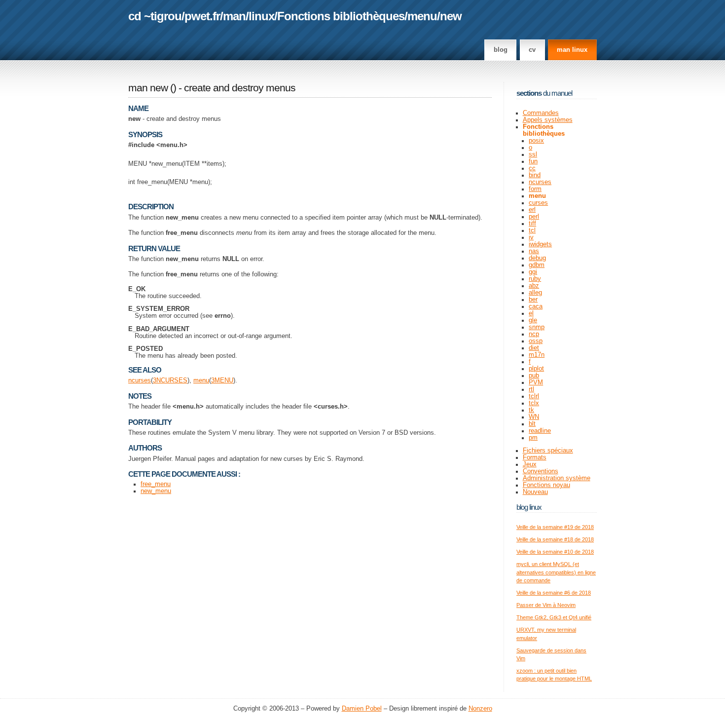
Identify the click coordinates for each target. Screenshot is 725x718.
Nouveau (535, 492)
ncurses (139, 380)
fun (533, 161)
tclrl (534, 396)
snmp (536, 327)
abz (534, 285)
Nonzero (480, 708)
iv (531, 237)
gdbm (536, 265)
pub (534, 375)
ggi (533, 271)
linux (261, 16)
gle (533, 320)
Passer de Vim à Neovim (546, 605)
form (535, 189)
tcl (532, 230)
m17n (536, 354)
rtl (531, 389)
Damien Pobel (362, 708)
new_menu (156, 491)
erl (532, 209)
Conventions (540, 471)
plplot (536, 368)
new (451, 16)
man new (148, 88)
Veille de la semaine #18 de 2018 (555, 539)
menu (422, 16)
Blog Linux (529, 507)
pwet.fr (202, 16)
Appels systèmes (548, 119)
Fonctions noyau (546, 485)
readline (540, 430)
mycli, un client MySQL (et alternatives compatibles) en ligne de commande (556, 572)
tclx (534, 403)
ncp (534, 334)
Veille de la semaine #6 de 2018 (553, 593)
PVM (536, 382)
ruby (535, 278)
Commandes (541, 113)
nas (534, 251)
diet (534, 347)
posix (536, 140)
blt (532, 423)
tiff (532, 223)
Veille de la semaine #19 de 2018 (555, 527)
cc (532, 168)
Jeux (530, 464)
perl (534, 216)
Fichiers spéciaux (548, 450)
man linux (572, 49)
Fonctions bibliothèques (340, 16)
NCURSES (171, 380)
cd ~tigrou (154, 16)
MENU (224, 380)
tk (531, 410)
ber (533, 299)
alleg (535, 292)
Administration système (556, 478)
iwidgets (540, 244)
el (531, 313)
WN (534, 417)
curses (538, 202)
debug (537, 258)
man (234, 16)
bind (535, 175)
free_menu (156, 484)
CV (532, 49)
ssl (533, 154)
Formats (534, 457)
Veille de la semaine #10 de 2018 (555, 552)
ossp (536, 341)
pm (533, 437)
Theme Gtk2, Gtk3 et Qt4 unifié (553, 617)
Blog (501, 49)
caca (536, 306)
